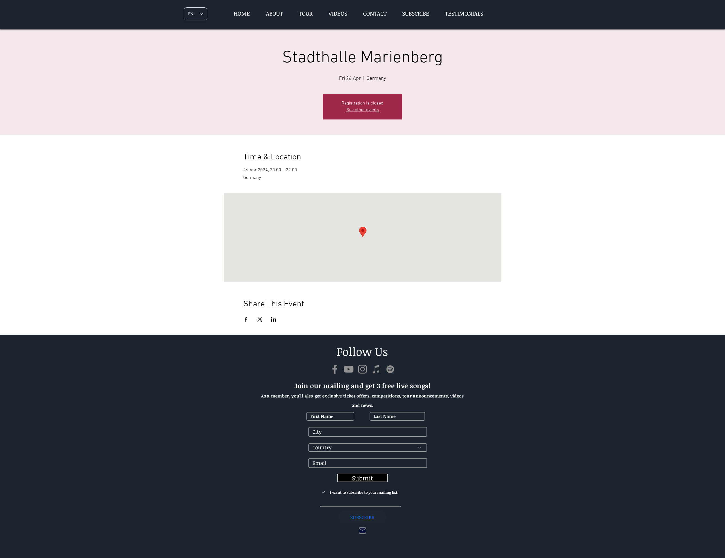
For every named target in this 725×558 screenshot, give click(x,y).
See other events (362, 110)
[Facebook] (335, 369)
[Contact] (362, 530)
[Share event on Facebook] (246, 319)
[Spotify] (390, 369)
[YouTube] (349, 369)
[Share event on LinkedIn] (273, 319)
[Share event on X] (260, 319)
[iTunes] (376, 369)
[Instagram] (362, 369)
